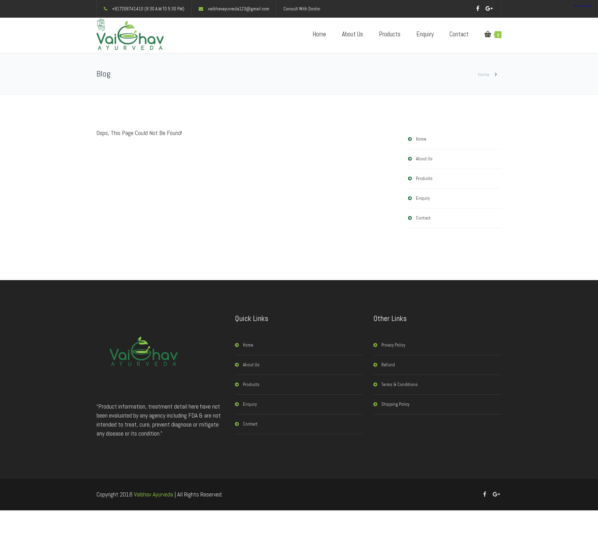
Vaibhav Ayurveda (153, 494)
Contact (459, 34)
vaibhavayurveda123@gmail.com (238, 9)
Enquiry (425, 34)
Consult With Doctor (301, 9)
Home (319, 34)
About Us (352, 34)
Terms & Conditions (399, 384)
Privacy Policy (393, 345)
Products (389, 34)
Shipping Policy (395, 404)
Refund (388, 365)
